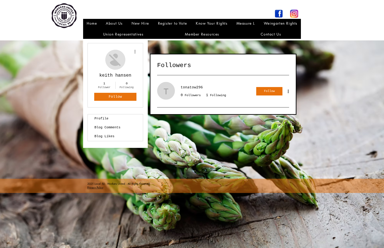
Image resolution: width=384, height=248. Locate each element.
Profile (101, 119)
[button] (123, 34)
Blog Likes (104, 136)
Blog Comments (107, 127)
